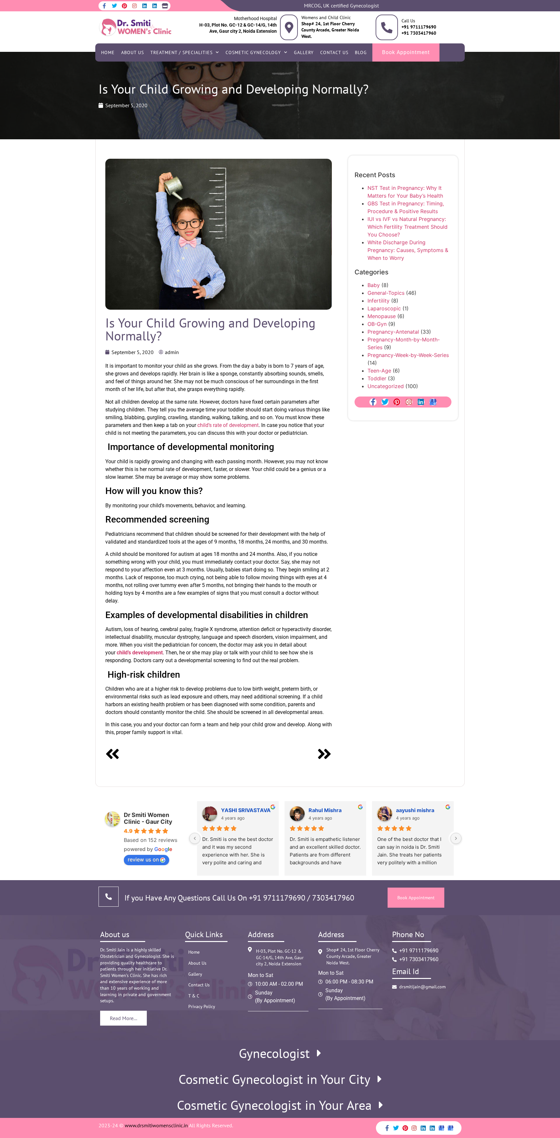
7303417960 (332, 898)
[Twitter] (114, 5)
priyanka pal (253, 810)
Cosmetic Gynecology (253, 52)
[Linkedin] (144, 5)
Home (108, 52)
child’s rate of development (228, 425)
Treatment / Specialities (181, 52)
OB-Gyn (377, 324)
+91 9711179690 (277, 898)
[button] (280, 1053)
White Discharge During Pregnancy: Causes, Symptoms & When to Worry (408, 250)
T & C (193, 996)
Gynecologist (274, 1053)
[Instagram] (134, 5)
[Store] (164, 5)
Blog (361, 52)
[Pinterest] (124, 5)
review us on (143, 859)
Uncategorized (386, 386)
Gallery (304, 52)
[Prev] (161, 755)
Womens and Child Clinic (326, 17)
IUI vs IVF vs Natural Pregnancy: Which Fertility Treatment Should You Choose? (408, 227)
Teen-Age (379, 370)
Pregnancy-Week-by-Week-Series (408, 355)
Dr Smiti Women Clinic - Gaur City (148, 818)
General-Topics (386, 293)
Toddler (377, 378)
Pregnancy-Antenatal (393, 331)
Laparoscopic (384, 308)
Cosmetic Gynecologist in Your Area (274, 1104)
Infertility (379, 300)
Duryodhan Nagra (435, 810)
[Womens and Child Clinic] (289, 27)
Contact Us (334, 52)
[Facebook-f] (104, 5)
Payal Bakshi (340, 810)
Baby (374, 285)
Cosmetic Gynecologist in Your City (274, 1079)
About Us (132, 52)
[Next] (275, 755)
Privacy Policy (201, 1006)
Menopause (382, 316)
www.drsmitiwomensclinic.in (156, 1125)
